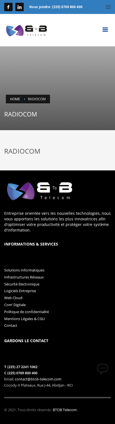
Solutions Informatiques (24, 270)
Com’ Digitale (15, 304)
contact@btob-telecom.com (38, 379)
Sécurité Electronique (21, 284)
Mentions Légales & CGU (24, 318)
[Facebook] (8, 7)
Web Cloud (13, 297)
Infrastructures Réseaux (24, 277)
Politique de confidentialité (26, 311)
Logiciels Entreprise (20, 290)
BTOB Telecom (65, 409)
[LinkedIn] (19, 7)
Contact (10, 325)
